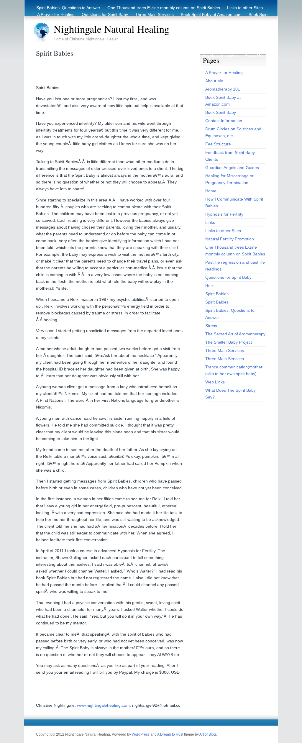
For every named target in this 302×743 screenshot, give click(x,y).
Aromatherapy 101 (222, 89)
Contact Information (84, 48)
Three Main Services (154, 14)
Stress (53, 48)
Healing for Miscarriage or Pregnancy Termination (216, 41)
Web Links (215, 382)
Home (155, 55)
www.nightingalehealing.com (103, 705)
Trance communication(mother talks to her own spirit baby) (107, 21)
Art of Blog (207, 734)
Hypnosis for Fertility (244, 48)
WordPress (141, 734)
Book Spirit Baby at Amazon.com (211, 14)
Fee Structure (250, 21)
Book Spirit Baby (220, 112)
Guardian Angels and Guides (211, 55)
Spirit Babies (122, 48)
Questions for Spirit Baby (105, 14)
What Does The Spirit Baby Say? (199, 21)
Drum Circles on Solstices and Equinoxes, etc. (120, 41)
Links (210, 222)
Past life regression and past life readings (179, 48)
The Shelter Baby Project (228, 342)
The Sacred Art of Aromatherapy (235, 334)
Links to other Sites (245, 7)
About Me (254, 55)
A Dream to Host (170, 734)
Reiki (172, 55)
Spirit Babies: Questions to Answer (68, 7)
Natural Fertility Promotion (204, 34)
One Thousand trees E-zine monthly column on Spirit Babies (163, 7)
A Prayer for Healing (56, 14)
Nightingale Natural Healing (111, 29)
